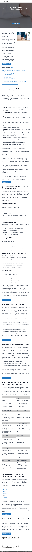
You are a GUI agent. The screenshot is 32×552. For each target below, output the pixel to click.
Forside (17, 551)
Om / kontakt (20, 551)
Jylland (6, 524)
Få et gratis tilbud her (16, 23)
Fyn (10, 524)
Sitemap (26, 551)
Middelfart (5, 497)
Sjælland (15, 524)
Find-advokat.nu (5, 1)
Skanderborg (5, 493)
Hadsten (4, 491)
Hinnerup (5, 489)
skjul (12, 67)
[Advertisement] (16, 16)
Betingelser (29, 551)
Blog (23, 551)
